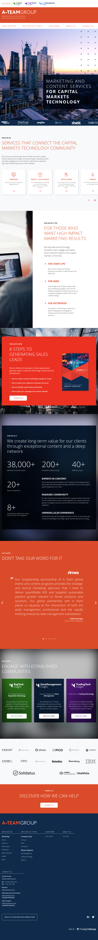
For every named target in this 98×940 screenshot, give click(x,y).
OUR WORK (54, 26)
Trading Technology (26, 857)
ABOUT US (71, 26)
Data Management (26, 853)
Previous (2, 602)
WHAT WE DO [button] (8, 26)
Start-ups (24, 840)
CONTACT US (88, 26)
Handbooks (5, 850)
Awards (4, 856)
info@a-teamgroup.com (9, 879)
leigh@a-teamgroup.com (9, 903)
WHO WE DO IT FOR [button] (31, 26)
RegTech (23, 860)
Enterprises (24, 846)
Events (4, 840)
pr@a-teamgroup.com (8, 890)
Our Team (66, 836)
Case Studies (49, 836)
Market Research (7, 853)
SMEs (22, 843)
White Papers (6, 846)
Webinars (4, 843)
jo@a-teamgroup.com (8, 895)
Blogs (3, 859)
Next (96, 602)
